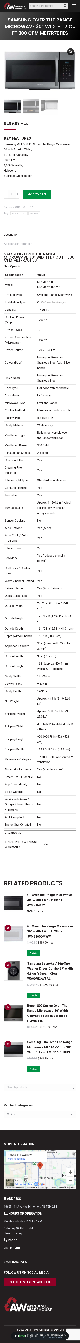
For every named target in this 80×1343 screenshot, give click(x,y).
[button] (70, 51)
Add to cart (37, 194)
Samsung (34, 213)
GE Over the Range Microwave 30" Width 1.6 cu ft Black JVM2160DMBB (49, 900)
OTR (17, 207)
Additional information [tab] (18, 244)
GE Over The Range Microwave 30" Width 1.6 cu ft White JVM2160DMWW (50, 931)
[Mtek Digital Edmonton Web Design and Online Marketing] (40, 1338)
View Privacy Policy (15, 1261)
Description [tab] (11, 234)
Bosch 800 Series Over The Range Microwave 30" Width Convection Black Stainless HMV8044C (47, 1013)
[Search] (64, 6)
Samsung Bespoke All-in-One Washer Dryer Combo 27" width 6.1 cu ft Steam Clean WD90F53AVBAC (50, 971)
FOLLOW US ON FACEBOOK (31, 1282)
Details (33, 953)
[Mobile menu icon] (73, 6)
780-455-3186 (12, 1248)
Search (72, 1087)
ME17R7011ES (19, 213)
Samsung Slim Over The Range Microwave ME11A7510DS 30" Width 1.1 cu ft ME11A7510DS (50, 1047)
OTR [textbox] (11, 1114)
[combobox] (40, 1114)
